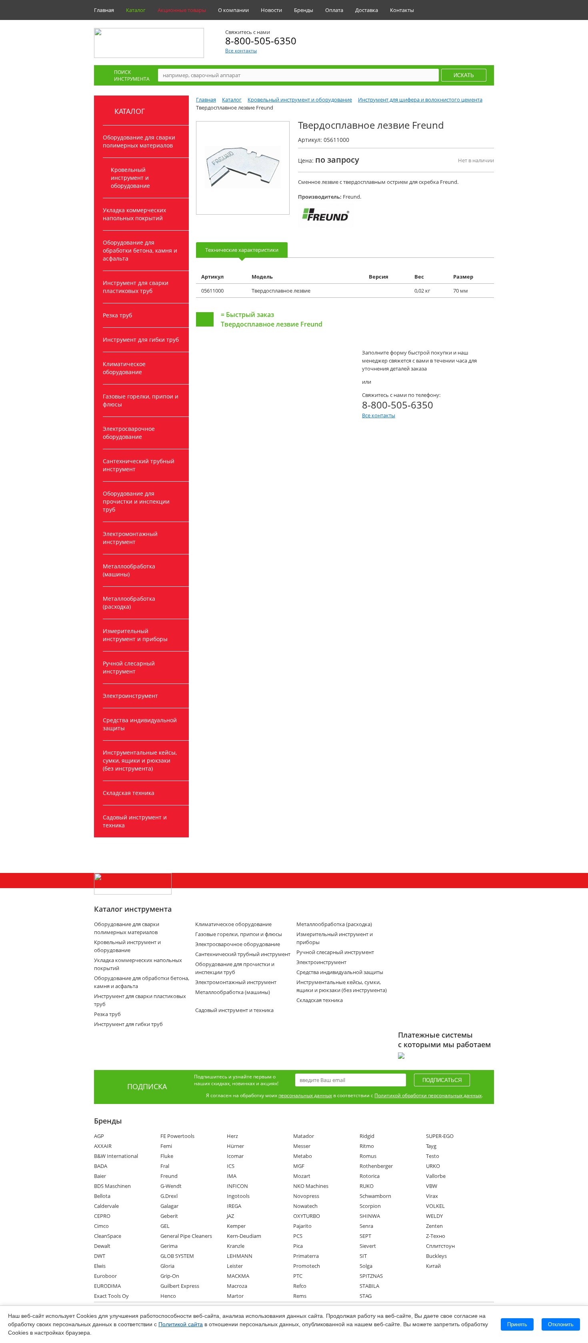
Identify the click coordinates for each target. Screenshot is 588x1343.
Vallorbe (436, 1176)
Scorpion (370, 1205)
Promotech (306, 1265)
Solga (366, 1265)
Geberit (169, 1215)
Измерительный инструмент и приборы (135, 635)
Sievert (368, 1245)
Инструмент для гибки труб (141, 339)
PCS (297, 1235)
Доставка (366, 10)
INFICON (237, 1186)
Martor (235, 1295)
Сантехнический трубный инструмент (138, 465)
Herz (232, 1136)
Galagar (169, 1205)
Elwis (100, 1265)
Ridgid (367, 1136)
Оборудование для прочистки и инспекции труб (136, 501)
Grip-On (169, 1275)
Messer (301, 1146)
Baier (100, 1176)
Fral (164, 1166)
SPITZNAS (371, 1275)
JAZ (230, 1215)
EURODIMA (107, 1285)
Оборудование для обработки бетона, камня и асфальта (140, 250)
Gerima (169, 1245)
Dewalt (102, 1245)
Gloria (167, 1265)
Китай (433, 1265)
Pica (298, 1245)
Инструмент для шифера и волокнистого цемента (420, 99)
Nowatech (305, 1205)
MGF (298, 1166)
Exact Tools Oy (111, 1295)
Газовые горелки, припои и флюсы (140, 400)
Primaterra (306, 1255)
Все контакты (241, 50)
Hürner (235, 1146)
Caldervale (106, 1205)
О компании (233, 10)
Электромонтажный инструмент (130, 538)
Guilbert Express (179, 1285)
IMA (231, 1176)
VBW (431, 1186)
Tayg (431, 1146)
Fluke (166, 1156)
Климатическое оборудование (124, 368)
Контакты (402, 10)
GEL (165, 1225)
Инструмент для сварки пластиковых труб (135, 287)
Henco (168, 1295)
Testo (432, 1156)
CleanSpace (107, 1235)
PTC (297, 1275)
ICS (230, 1166)
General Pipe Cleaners (186, 1235)
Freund (169, 1176)
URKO (433, 1166)
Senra (366, 1225)
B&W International (116, 1156)
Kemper (236, 1225)
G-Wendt (171, 1186)
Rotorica (370, 1176)
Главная (104, 10)
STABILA (369, 1285)
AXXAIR (103, 1146)
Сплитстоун (440, 1245)
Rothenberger (376, 1166)
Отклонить (561, 1324)
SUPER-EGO (440, 1136)
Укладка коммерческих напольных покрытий (134, 214)
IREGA (234, 1205)
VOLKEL (435, 1205)
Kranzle (235, 1245)
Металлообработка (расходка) (129, 602)
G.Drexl (169, 1196)
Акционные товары (182, 10)
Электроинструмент (130, 695)
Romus (368, 1156)
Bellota (102, 1196)
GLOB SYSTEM (177, 1255)
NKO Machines (310, 1186)
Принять (517, 1324)
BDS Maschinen (112, 1186)
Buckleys (436, 1255)
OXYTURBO (306, 1215)
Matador (303, 1136)
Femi (166, 1146)
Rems (299, 1295)
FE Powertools (177, 1136)
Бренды (303, 10)
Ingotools (238, 1196)
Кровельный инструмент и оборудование (130, 177)
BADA (100, 1166)
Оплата (334, 10)
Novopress (306, 1196)
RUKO (367, 1186)
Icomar (235, 1156)
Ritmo (367, 1146)
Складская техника (128, 793)
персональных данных (305, 1095)
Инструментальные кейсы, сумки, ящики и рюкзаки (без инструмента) (140, 760)
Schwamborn (375, 1196)
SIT (363, 1255)
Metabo (302, 1156)
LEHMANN (239, 1255)
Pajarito (302, 1225)
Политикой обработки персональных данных (428, 1095)
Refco (299, 1285)
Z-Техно (435, 1235)
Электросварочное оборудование (129, 432)
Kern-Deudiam (244, 1235)
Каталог (136, 10)
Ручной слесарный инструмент (129, 667)
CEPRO (102, 1215)
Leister (235, 1265)
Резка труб (117, 315)
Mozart (301, 1176)
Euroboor (105, 1275)
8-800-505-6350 (260, 40)
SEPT (365, 1235)
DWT (99, 1255)
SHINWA (370, 1215)
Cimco (101, 1225)
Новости (271, 10)
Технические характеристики (241, 249)
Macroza (237, 1285)
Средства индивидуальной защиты (140, 724)
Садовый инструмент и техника (135, 821)
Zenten (434, 1225)
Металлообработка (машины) (129, 570)
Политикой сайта (180, 1324)
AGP (99, 1136)
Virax (432, 1196)
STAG (366, 1295)
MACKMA (238, 1275)
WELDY (434, 1215)
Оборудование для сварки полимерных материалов (139, 141)
